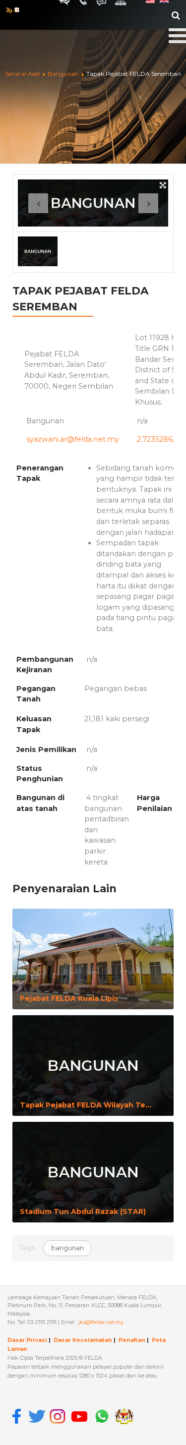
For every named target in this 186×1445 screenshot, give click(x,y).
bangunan (67, 1248)
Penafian (132, 1339)
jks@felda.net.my (101, 1322)
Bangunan (64, 73)
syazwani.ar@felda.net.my (72, 439)
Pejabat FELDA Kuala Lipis (69, 998)
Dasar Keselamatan (83, 1339)
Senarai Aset (22, 73)
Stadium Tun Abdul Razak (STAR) (83, 1211)
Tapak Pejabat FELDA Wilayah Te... (85, 1104)
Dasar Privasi (27, 1339)
